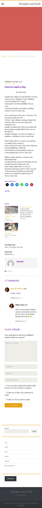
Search (7, 428)
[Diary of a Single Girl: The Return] (11, 226)
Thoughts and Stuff (29, 3)
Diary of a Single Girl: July (14, 247)
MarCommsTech (9, 465)
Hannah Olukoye (17, 289)
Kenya (6, 456)
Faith (6, 447)
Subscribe (10, 478)
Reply (20, 298)
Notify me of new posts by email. (18, 400)
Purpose (7, 461)
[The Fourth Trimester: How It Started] (11, 210)
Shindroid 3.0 (9, 254)
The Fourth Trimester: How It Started (10, 216)
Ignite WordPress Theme (15, 503)
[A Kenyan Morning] (27, 213)
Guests (12, 56)
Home (4, 56)
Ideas (6, 451)
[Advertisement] (21, 29)
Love (6, 442)
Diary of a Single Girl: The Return (11, 232)
